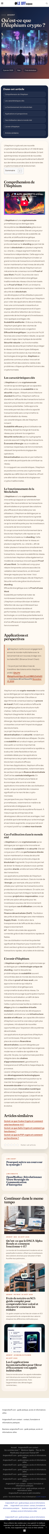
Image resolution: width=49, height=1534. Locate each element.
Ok (25, 1530)
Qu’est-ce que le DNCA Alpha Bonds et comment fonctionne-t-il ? (24, 1243)
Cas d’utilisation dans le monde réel (18, 120)
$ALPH (16, 673)
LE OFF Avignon (41, 1497)
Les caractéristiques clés (14, 101)
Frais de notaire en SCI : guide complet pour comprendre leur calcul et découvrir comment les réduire (22, 1303)
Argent (11, 15)
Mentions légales (27, 1450)
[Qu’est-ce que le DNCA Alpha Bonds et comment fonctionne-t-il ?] (24, 1220)
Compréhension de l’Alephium (16, 94)
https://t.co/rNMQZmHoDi (30, 676)
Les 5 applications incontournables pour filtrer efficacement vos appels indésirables (24, 1366)
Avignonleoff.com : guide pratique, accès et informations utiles (24, 1456)
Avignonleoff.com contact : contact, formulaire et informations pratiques (24, 1485)
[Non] (46, 1527)
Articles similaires (12, 133)
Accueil (14, 1447)
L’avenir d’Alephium (12, 126)
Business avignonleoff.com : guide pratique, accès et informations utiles (24, 1489)
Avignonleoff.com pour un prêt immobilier (24, 1493)
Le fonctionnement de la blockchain (18, 107)
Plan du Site (40, 1450)
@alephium (12, 676)
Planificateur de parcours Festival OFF (24, 1453)
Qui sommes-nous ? (11, 1450)
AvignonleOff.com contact (28, 1447)
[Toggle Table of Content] (18, 171)
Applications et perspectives (16, 114)
